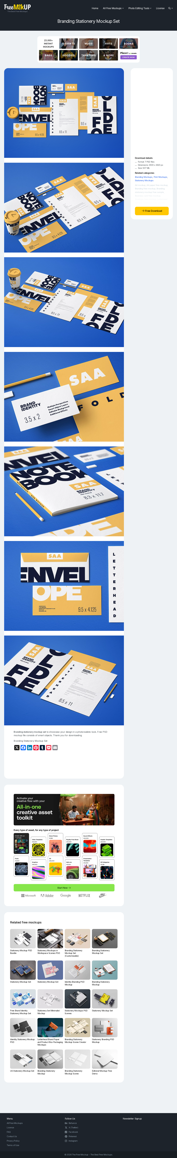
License (160, 8)
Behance (73, 1123)
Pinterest (73, 1136)
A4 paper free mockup (157, 185)
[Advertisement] (64, 764)
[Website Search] (170, 8)
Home (95, 8)
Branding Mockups (143, 177)
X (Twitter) (73, 1127)
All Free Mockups (112, 8)
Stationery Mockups (144, 180)
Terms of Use (13, 1145)
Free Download (153, 211)
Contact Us (12, 1136)
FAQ (9, 1132)
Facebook (73, 1132)
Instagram (73, 1140)
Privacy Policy (13, 1140)
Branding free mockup (145, 188)
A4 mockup (140, 185)
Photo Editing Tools (138, 8)
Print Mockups (160, 177)
